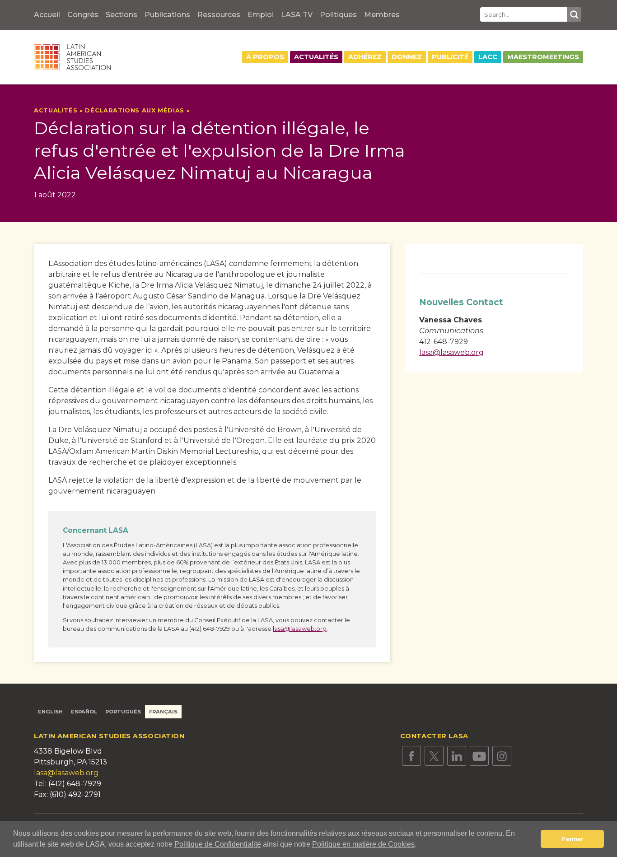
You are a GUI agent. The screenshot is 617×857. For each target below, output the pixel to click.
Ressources (218, 14)
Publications (167, 14)
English (50, 711)
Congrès (82, 14)
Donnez (407, 57)
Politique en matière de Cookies (363, 844)
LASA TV (297, 14)
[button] (419, 845)
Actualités (316, 57)
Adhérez (365, 57)
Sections (121, 14)
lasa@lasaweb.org (300, 628)
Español (84, 711)
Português (123, 711)
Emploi (261, 14)
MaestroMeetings (543, 57)
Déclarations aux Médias (134, 110)
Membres (382, 14)
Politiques (338, 14)
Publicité (450, 57)
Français (163, 711)
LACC (487, 57)
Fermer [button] (572, 839)
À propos (265, 57)
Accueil (47, 14)
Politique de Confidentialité (217, 844)
